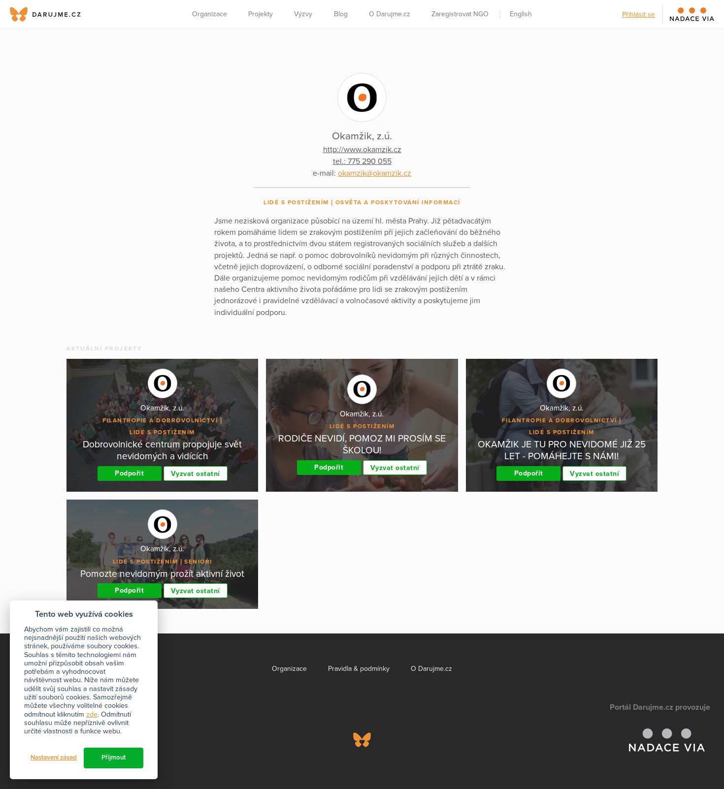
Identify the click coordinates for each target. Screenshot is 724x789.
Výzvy (303, 14)
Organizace (209, 14)
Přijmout (113, 757)
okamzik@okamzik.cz (374, 173)
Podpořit (129, 473)
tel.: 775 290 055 (362, 161)
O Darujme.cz (389, 14)
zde (92, 714)
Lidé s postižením (296, 202)
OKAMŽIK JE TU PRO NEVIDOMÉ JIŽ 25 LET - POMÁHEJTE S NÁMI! (562, 450)
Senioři (198, 561)
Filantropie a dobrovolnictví (160, 420)
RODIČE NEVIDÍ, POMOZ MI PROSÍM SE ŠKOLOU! (362, 444)
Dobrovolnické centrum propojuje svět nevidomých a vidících (162, 450)
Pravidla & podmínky (359, 668)
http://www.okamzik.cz (362, 150)
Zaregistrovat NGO (460, 14)
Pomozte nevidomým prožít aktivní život (162, 573)
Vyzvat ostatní (195, 474)
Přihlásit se (638, 14)
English (521, 14)
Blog (341, 14)
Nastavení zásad (54, 757)
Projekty (260, 14)
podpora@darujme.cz (42, 755)
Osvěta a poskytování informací (398, 202)
